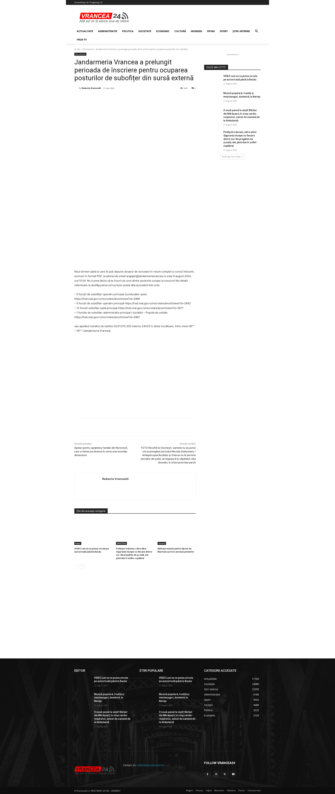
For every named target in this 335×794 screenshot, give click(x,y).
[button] (256, 31)
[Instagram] (216, 774)
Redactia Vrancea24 (91, 88)
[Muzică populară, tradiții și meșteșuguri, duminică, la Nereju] (212, 97)
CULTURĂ (180, 31)
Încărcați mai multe (231, 156)
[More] (148, 426)
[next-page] (82, 566)
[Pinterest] (116, 97)
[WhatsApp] (124, 97)
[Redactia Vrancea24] (76, 88)
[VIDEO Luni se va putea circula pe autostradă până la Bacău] (93, 531)
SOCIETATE (144, 31)
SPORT (224, 31)
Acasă (77, 49)
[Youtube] (233, 774)
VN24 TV (82, 39)
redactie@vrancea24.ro (150, 765)
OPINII (211, 31)
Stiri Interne (88, 49)
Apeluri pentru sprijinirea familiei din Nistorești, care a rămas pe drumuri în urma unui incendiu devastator (101, 451)
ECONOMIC (163, 31)
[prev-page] (76, 566)
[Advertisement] (135, 376)
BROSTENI (121, 543)
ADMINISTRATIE (107, 31)
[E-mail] (132, 97)
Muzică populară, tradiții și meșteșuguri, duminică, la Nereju (109, 697)
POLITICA (127, 31)
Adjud (77, 543)
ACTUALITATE (85, 31)
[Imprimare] (140, 97)
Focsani (162, 543)
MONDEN (196, 31)
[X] (108, 97)
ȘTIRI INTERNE (241, 31)
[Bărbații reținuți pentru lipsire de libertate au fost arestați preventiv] (177, 531)
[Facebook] (100, 97)
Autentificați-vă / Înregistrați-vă (88, 2)
